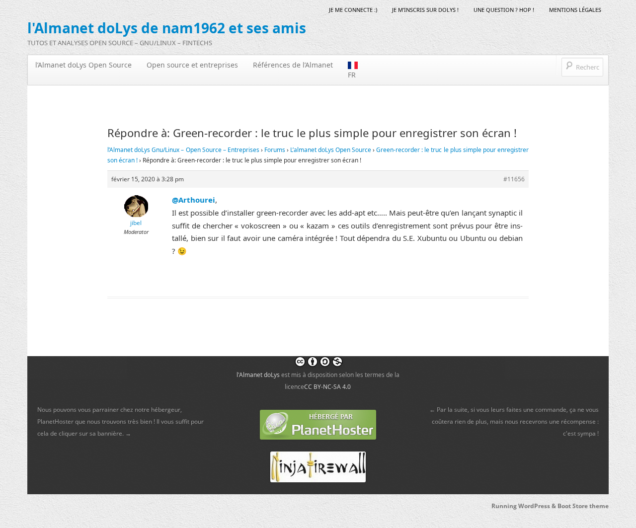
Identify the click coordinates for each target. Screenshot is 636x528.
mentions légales (575, 9)
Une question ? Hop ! (504, 9)
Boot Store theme (583, 506)
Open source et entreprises (192, 65)
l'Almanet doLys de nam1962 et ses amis (166, 27)
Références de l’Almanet (293, 65)
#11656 (514, 179)
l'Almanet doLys (258, 375)
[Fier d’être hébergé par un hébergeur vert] (318, 424)
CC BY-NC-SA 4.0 (327, 386)
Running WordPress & (524, 506)
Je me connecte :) (353, 9)
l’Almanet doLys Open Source (83, 65)
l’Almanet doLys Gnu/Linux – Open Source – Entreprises (183, 150)
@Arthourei (193, 200)
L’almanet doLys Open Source (330, 150)
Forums (274, 150)
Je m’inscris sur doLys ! (425, 9)
